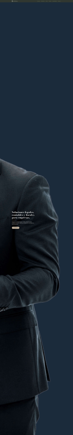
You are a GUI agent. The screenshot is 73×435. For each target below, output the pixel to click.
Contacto (59, 1)
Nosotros (38, 1)
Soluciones (42, 1)
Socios (47, 1)
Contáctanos (15, 227)
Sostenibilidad (54, 1)
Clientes (50, 1)
